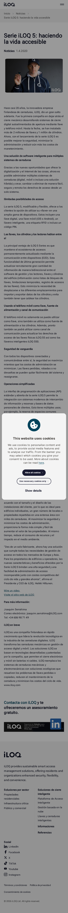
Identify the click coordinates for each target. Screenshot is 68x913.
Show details (33, 490)
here (41, 462)
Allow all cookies (33, 472)
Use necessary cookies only (32, 481)
